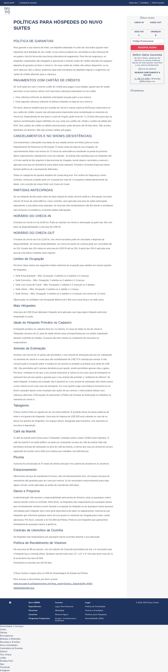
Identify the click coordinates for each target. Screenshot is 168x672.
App (2, 664)
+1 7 (136, 79)
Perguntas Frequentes (39, 618)
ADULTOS (139, 32)
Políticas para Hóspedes (96, 614)
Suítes (3, 629)
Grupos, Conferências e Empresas (65, 619)
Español (144, 3)
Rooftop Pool (6, 661)
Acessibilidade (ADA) (94, 618)
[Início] (7, 9)
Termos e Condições (94, 610)
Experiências (35, 606)
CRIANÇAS (156, 32)
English (133, 3)
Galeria (3, 651)
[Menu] (161, 10)
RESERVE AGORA (28, 3)
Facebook (5, 667)
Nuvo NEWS (34, 602)
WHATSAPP (9, 3)
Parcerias (33, 610)
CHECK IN (139, 22)
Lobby (3, 658)
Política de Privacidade (95, 606)
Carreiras (33, 614)
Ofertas (3, 632)
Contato (59, 602)
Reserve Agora (61, 614)
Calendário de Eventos (11, 648)
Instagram (5, 670)
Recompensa (6, 636)
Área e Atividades (8, 645)
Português (158, 3)
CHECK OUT (155, 22)
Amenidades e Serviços (11, 626)
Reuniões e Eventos (10, 642)
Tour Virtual (5, 655)
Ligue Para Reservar (64, 606)
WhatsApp (59, 610)
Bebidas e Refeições (10, 639)
